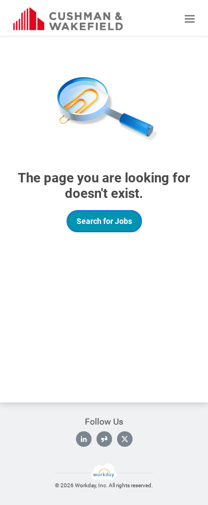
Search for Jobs (104, 221)
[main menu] (189, 18)
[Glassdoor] (104, 439)
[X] (125, 439)
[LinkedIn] (84, 439)
